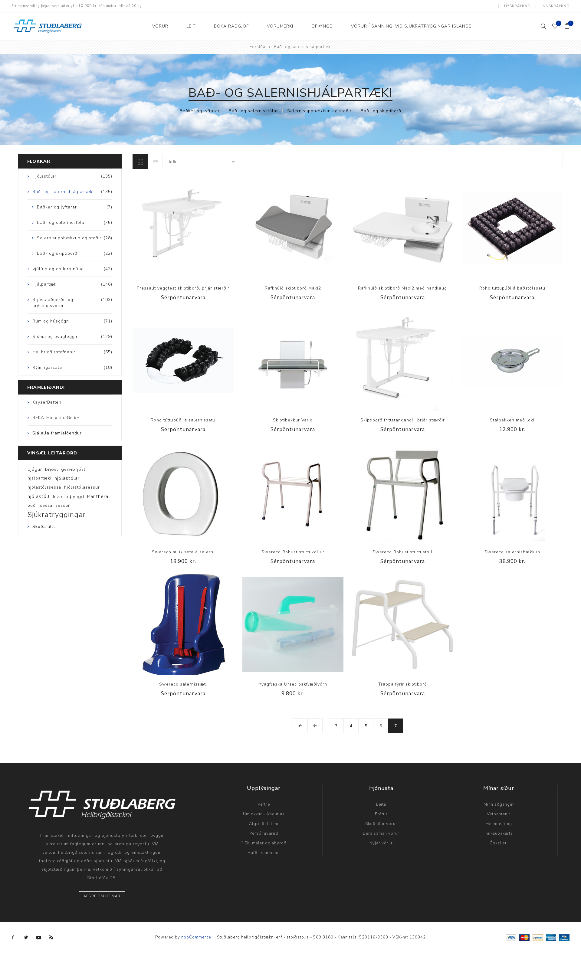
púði (32, 505)
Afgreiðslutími (263, 824)
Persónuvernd (263, 833)
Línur (140, 161)
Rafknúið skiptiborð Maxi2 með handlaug (402, 288)
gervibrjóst (73, 469)
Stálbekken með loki (512, 420)
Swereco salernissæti (183, 684)
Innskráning (555, 6)
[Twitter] (26, 937)
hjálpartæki (39, 478)
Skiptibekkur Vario (293, 420)
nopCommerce (196, 937)
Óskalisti (499, 843)
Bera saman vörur (381, 833)
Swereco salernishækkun (512, 552)
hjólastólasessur (82, 487)
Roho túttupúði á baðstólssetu (512, 288)
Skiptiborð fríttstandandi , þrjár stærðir (402, 420)
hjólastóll (39, 496)
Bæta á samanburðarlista (177, 229)
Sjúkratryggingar (57, 514)
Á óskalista (189, 229)
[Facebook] (13, 937)
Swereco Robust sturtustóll (402, 552)
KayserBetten (46, 402)
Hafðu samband (264, 853)
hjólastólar (67, 478)
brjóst (51, 469)
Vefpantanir (498, 814)
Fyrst (300, 726)
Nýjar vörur (381, 843)
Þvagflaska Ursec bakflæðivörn (293, 684)
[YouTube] (39, 937)
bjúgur (35, 469)
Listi (155, 161)
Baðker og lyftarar (200, 111)
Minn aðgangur (499, 804)
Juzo (57, 496)
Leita (381, 804)
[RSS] (51, 937)
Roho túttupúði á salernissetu (183, 420)
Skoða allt (43, 526)
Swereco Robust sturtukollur (292, 552)
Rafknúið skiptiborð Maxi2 (293, 288)
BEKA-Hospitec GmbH (56, 418)
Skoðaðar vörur (381, 824)
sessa (46, 505)
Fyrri (315, 726)
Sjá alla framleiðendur (57, 433)
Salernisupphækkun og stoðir (319, 111)
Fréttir (381, 814)
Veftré (264, 804)
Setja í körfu (525, 361)
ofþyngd (74, 496)
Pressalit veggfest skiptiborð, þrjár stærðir (183, 288)
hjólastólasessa (44, 487)
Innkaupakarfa (498, 833)
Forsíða (257, 47)
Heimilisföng (499, 824)
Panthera (97, 496)
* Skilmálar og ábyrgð (264, 843)
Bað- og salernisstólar (253, 111)
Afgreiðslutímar (102, 896)
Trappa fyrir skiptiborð (402, 684)
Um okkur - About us (264, 814)
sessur (62, 505)
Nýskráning (517, 6)
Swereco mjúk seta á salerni (183, 552)
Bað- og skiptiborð (381, 111)
